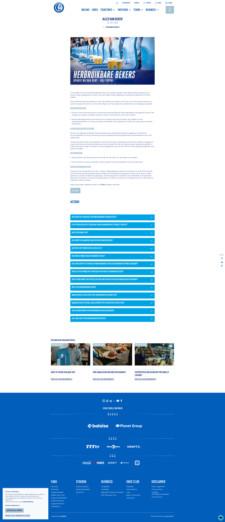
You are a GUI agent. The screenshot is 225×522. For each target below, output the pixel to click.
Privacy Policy (157, 489)
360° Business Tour (108, 495)
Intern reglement (158, 486)
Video (95, 10)
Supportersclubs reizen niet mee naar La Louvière (152, 374)
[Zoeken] (117, 3)
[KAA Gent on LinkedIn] (111, 401)
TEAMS (136, 10)
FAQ (103, 184)
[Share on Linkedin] (222, 262)
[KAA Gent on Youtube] (118, 401)
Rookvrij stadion (82, 486)
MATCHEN (123, 10)
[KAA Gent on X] (114, 401)
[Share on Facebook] (222, 265)
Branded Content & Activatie (112, 492)
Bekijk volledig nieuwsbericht (61, 379)
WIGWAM (55, 489)
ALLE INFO (75, 190)
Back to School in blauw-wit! (63, 372)
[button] (112, 217)
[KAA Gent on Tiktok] (107, 401)
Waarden (130, 486)
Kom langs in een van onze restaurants (109, 372)
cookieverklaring (27, 502)
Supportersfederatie (59, 498)
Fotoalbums (55, 506)
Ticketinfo (106, 10)
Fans (54, 481)
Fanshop (54, 486)
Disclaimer (158, 481)
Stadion (81, 481)
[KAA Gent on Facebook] (121, 401)
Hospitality (105, 486)
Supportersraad (57, 492)
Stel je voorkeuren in (12, 505)
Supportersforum (58, 504)
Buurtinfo (80, 492)
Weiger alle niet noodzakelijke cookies (17, 515)
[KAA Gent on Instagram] (104, 401)
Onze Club (132, 481)
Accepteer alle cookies (14, 510)
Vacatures (130, 498)
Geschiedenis (131, 489)
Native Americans (133, 495)
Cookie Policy (157, 497)
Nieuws (85, 10)
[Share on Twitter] (222, 258)
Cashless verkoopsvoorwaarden (160, 493)
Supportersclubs (57, 501)
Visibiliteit (105, 489)
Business (151, 10)
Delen (221, 255)
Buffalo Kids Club (58, 495)
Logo (128, 492)
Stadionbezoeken (83, 489)
